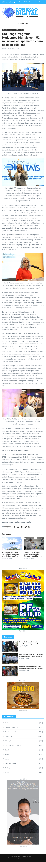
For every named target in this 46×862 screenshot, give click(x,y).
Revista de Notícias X (24, 859)
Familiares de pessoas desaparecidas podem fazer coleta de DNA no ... (33, 554)
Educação (19, 30)
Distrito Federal (8, 30)
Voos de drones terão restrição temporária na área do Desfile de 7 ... (10, 554)
